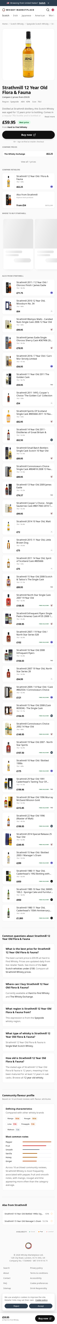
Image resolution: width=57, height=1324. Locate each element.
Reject (16, 1306)
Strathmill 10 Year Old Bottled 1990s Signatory (24, 1213)
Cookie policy (41, 1300)
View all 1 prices (28, 161)
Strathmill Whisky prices (18, 971)
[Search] (48, 10)
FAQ (5, 1283)
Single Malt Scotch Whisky (19, 1045)
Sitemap (7, 1288)
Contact (6, 1278)
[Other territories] (53, 10)
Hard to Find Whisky (38, 993)
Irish (15, 15)
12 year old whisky (33, 1077)
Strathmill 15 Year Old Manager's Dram (23, 1221)
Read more (50, 116)
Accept (41, 1306)
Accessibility (36, 1278)
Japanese (26, 15)
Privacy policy (36, 1268)
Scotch (5, 15)
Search (6, 1268)
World (52, 15)
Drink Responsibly (38, 1288)
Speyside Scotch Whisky (38, 24)
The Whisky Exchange (21, 996)
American (40, 15)
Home (5, 24)
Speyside (39, 1017)
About (6, 1273)
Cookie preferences (39, 1283)
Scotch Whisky (17, 24)
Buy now (26, 134)
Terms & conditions (39, 1273)
